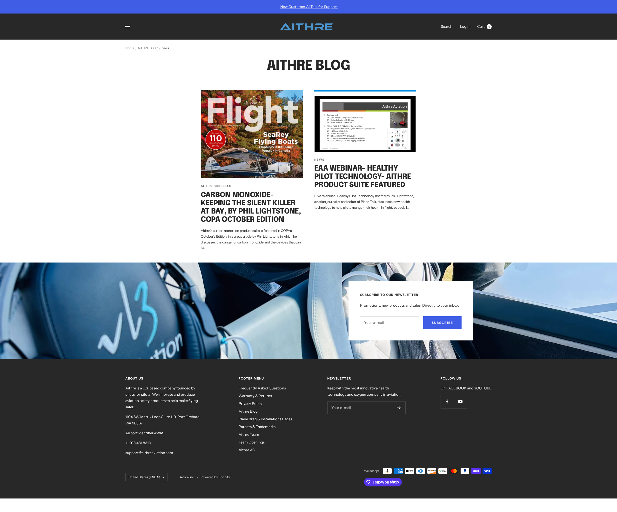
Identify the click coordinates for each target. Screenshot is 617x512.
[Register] (399, 407)
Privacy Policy (250, 403)
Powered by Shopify (215, 477)
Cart (483, 26)
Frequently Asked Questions (262, 388)
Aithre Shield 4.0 (216, 186)
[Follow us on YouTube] (460, 401)
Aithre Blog (248, 411)
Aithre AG (247, 450)
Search (446, 26)
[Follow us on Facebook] (447, 401)
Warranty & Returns (255, 396)
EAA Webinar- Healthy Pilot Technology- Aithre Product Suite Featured (362, 177)
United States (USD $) (144, 477)
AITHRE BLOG (148, 48)
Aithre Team (249, 434)
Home (129, 48)
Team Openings (252, 442)
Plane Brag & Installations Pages (265, 419)
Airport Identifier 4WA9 (144, 433)
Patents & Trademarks (257, 426)
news (319, 159)
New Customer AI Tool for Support (309, 6)
